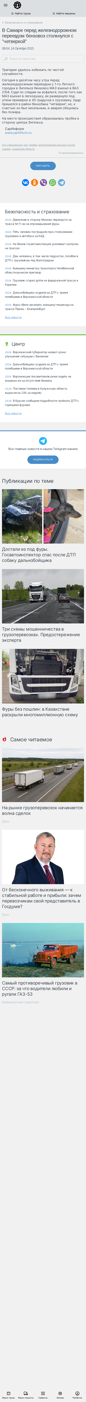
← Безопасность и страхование (22, 22)
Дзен (5, 821)
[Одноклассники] (34, 182)
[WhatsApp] (52, 182)
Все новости (13, 317)
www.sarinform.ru (18, 133)
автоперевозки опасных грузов (56, 144)
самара (6, 148)
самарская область (23, 148)
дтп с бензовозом (12, 144)
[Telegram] (61, 182)
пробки (33, 144)
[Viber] (43, 182)
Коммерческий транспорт (20, 1002)
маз (26, 144)
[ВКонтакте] (25, 182)
